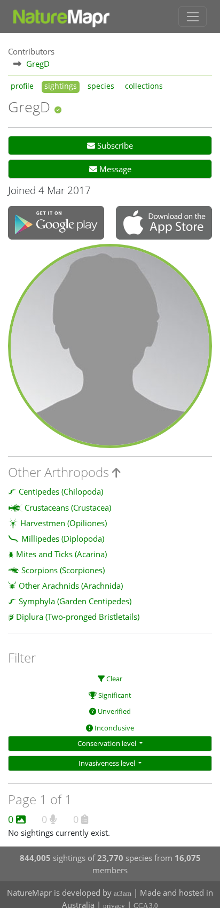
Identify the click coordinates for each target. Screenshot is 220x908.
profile (22, 86)
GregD (38, 63)
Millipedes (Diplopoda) (62, 538)
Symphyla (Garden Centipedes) (75, 601)
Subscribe (114, 145)
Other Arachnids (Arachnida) (71, 585)
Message (114, 169)
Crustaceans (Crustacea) (68, 507)
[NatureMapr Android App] (56, 224)
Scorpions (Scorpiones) (63, 570)
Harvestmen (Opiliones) (63, 523)
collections (144, 86)
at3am (122, 893)
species (101, 86)
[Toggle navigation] (192, 16)
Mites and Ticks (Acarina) (61, 554)
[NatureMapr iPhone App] (164, 223)
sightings (60, 86)
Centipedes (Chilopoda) (61, 491)
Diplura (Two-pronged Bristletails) (77, 616)
